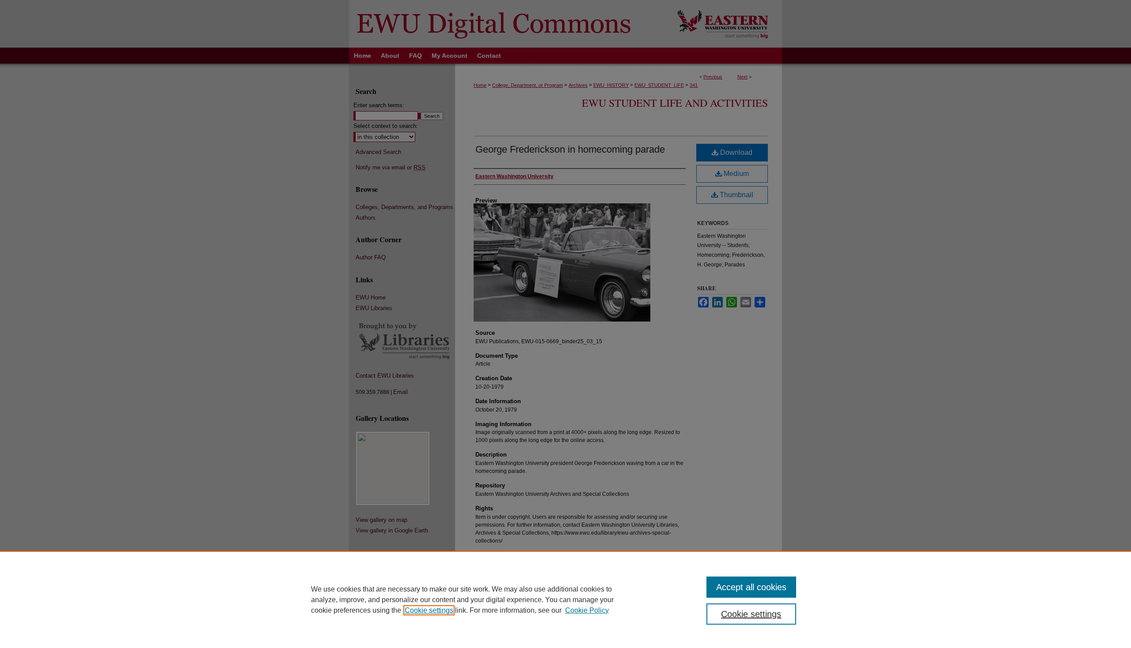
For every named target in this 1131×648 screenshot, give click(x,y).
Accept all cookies (751, 587)
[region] (565, 599)
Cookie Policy (587, 610)
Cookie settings (429, 610)
